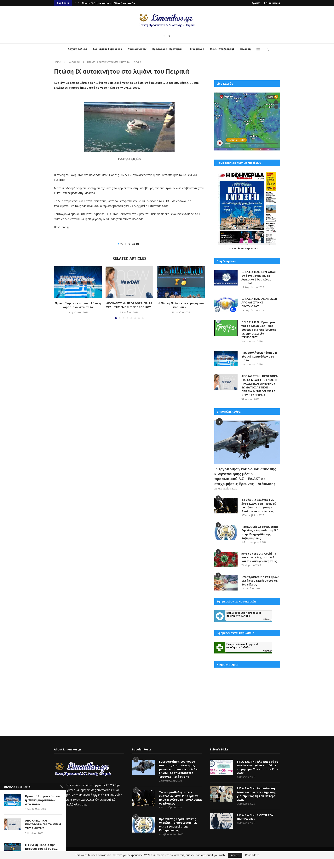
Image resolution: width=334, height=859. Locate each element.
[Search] (267, 49)
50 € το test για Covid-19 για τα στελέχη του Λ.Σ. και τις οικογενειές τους (259, 557)
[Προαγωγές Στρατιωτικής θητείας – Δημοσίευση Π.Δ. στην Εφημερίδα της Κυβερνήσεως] (226, 532)
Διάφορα (74, 62)
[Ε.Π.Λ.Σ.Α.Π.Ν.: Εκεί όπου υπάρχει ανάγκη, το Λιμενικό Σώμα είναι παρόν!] (226, 277)
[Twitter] (169, 36)
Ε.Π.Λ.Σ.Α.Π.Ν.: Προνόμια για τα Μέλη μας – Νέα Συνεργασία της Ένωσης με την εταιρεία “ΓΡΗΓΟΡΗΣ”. (258, 329)
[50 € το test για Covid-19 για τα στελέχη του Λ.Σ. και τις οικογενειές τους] (226, 559)
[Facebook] (164, 36)
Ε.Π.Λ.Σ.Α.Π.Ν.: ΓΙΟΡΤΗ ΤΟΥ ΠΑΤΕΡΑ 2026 (255, 817)
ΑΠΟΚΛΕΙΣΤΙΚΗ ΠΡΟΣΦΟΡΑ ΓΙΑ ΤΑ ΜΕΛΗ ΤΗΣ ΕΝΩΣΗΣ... (43, 824)
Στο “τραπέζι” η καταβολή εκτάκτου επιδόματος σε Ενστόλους (260, 580)
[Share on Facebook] (126, 244)
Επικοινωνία (272, 3)
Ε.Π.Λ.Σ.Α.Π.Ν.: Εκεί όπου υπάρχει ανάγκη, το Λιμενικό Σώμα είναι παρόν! (258, 277)
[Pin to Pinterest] (133, 244)
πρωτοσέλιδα (237, 248)
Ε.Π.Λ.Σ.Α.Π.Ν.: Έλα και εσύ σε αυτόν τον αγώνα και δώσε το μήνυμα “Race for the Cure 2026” (257, 767)
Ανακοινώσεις (137, 49)
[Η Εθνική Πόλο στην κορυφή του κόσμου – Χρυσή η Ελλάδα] (181, 282)
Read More (252, 855)
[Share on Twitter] (129, 244)
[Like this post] (121, 244)
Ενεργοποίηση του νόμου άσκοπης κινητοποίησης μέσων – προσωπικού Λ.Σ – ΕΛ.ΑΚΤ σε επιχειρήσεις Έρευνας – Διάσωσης (245, 476)
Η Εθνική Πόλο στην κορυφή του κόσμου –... (181, 305)
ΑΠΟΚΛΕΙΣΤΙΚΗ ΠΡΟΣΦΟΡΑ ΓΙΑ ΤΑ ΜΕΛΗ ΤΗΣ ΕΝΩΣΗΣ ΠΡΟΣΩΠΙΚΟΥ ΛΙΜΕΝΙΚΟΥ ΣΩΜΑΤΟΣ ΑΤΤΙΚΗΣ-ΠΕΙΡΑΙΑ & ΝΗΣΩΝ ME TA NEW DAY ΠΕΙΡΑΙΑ (259, 385)
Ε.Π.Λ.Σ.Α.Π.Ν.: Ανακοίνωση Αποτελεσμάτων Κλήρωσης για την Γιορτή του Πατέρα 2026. (256, 793)
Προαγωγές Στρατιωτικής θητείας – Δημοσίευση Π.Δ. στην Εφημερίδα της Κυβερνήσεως (260, 532)
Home (57, 62)
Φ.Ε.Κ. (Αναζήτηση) (222, 49)
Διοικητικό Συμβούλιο (107, 49)
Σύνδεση (245, 49)
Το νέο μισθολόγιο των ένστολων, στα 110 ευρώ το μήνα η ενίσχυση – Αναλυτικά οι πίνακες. (259, 505)
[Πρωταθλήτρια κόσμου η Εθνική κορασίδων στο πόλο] (78, 282)
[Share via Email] (137, 244)
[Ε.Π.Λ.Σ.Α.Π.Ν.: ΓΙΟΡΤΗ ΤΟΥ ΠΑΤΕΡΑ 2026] (221, 821)
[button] (75, 3)
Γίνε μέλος (197, 49)
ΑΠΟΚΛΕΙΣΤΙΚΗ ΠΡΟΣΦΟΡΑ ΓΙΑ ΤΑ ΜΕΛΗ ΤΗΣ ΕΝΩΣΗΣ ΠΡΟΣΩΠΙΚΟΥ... (123, 3)
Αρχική (256, 3)
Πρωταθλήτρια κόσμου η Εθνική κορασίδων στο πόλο (78, 305)
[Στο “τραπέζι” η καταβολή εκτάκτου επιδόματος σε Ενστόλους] (226, 583)
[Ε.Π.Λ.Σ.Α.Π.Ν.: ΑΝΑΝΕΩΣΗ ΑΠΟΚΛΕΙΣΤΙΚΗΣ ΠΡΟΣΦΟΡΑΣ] (226, 304)
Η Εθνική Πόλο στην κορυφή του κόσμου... (41, 847)
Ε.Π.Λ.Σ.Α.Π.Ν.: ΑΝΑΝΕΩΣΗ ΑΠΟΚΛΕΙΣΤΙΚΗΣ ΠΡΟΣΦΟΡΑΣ (259, 302)
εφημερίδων (252, 248)
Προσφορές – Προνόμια (167, 49)
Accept (235, 855)
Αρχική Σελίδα (77, 49)
